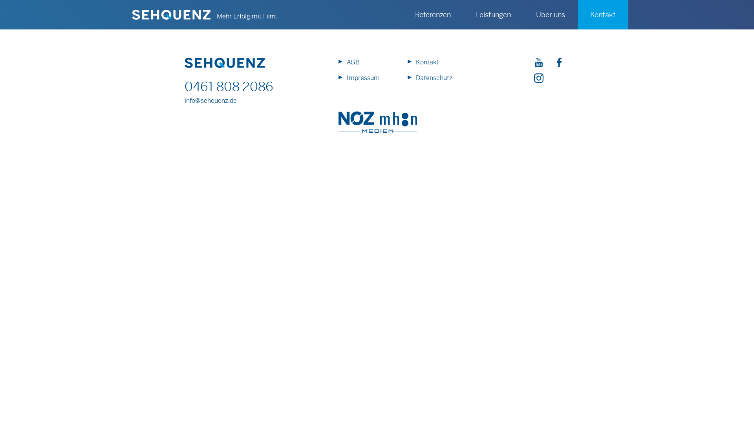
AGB (353, 62)
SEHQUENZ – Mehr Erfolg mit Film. (171, 15)
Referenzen (433, 14)
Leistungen (493, 14)
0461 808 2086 (229, 87)
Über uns (550, 14)
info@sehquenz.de (211, 101)
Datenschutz (434, 78)
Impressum (363, 78)
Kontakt (427, 62)
